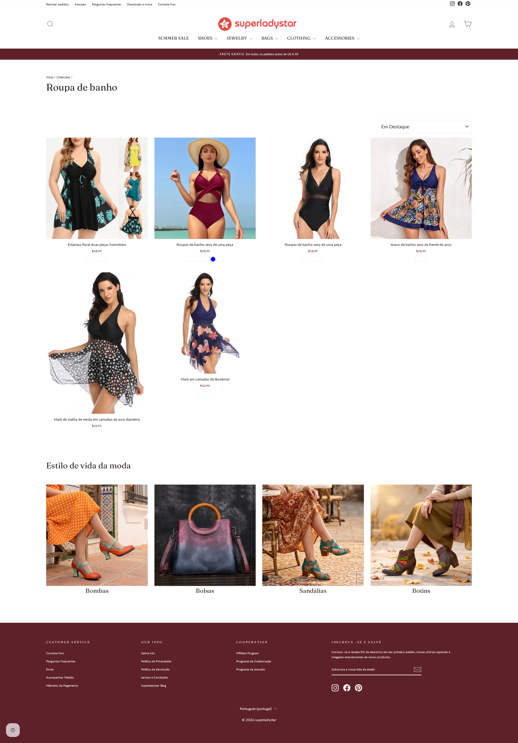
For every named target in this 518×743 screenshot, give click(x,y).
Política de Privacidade (156, 661)
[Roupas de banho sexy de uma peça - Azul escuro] (197, 259)
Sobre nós (148, 653)
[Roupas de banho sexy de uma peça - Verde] (221, 259)
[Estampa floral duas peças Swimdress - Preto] (89, 259)
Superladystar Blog (153, 685)
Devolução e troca (139, 4)
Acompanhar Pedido (60, 677)
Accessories (340, 38)
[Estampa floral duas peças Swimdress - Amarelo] (105, 259)
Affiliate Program (247, 653)
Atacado (80, 4)
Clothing (299, 38)
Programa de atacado (250, 669)
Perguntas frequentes (106, 4)
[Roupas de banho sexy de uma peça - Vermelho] (313, 259)
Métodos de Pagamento (62, 685)
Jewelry (237, 38)
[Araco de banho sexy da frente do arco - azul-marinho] (417, 259)
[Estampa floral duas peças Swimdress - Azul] (97, 259)
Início (49, 77)
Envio (50, 669)
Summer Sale (173, 38)
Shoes (205, 38)
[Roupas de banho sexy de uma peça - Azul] (321, 259)
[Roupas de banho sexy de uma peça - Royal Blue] (213, 259)
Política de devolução (155, 669)
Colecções (63, 77)
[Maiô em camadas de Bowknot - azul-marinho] (201, 393)
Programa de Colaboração (253, 661)
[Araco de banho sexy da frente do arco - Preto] (425, 259)
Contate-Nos (167, 4)
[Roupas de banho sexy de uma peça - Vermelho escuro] (205, 259)
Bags (267, 38)
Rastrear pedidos (57, 4)
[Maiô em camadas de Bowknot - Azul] (209, 393)
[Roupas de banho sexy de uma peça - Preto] (189, 259)
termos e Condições (154, 677)
